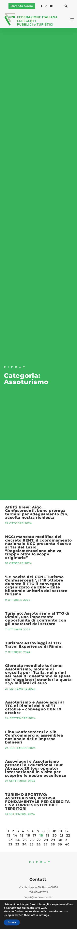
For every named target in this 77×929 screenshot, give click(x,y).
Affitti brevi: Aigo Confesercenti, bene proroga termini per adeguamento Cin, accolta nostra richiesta (37, 512)
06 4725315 (41, 892)
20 (55, 835)
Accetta (12, 922)
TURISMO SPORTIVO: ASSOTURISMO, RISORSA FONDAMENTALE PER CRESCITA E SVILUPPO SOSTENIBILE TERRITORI (37, 801)
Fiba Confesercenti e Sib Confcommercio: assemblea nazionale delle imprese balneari (34, 737)
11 (60, 831)
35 (32, 844)
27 (39, 840)
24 (17, 840)
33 (17, 844)
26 (32, 840)
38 (53, 844)
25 (25, 840)
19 (48, 835)
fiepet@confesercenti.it (39, 897)
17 (35, 835)
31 (67, 840)
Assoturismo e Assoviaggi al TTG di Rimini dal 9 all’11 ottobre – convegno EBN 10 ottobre (34, 707)
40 (67, 844)
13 (8, 835)
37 (46, 844)
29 (53, 840)
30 (60, 840)
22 (68, 835)
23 (10, 840)
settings (44, 915)
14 (15, 835)
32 (10, 844)
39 (60, 844)
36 (39, 844)
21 (61, 835)
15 (21, 835)
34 (24, 844)
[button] (66, 6)
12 (67, 831)
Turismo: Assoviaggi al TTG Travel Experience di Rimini (34, 645)
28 (46, 840)
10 (54, 831)
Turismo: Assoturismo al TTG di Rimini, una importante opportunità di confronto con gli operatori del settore (37, 618)
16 (28, 835)
